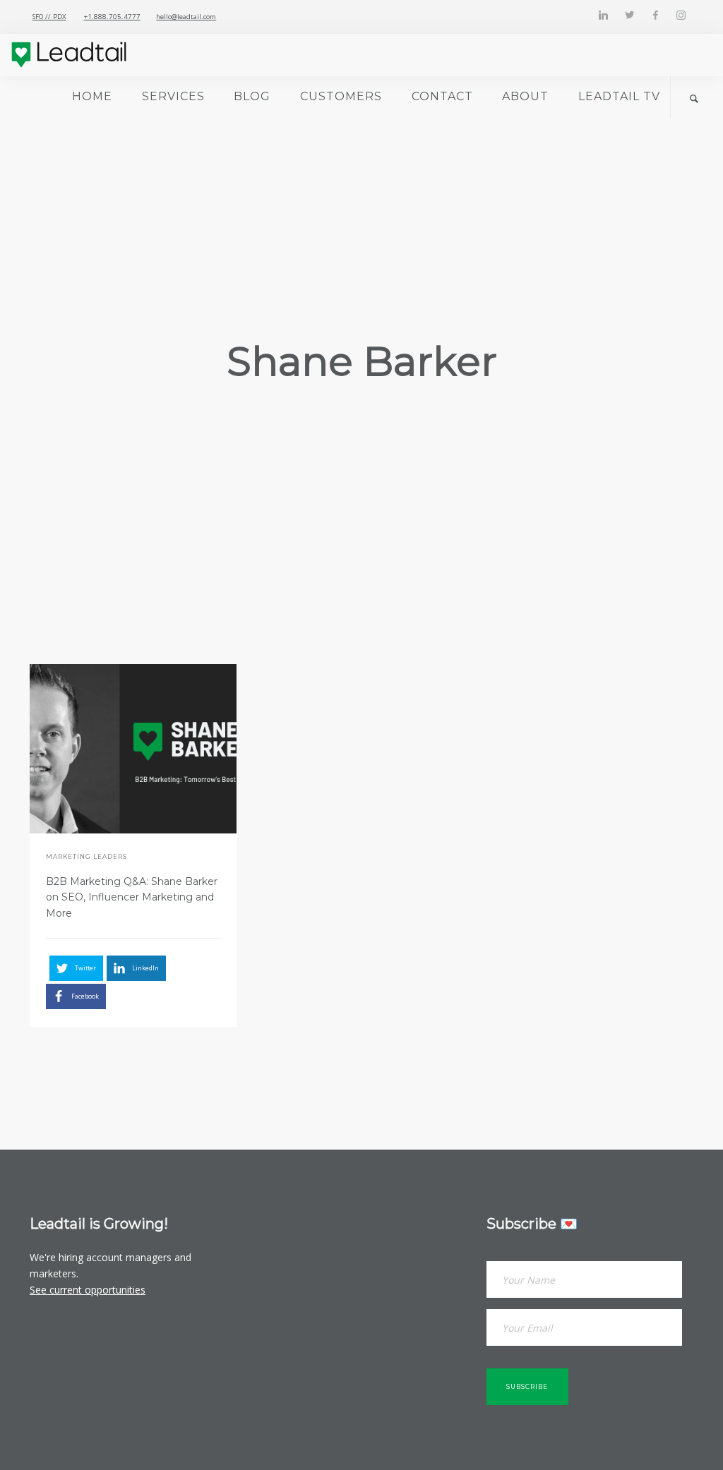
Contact (442, 96)
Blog (252, 96)
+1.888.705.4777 (112, 16)
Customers (341, 96)
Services (173, 96)
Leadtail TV (619, 96)
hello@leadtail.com (186, 16)
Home (92, 96)
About (525, 96)
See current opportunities (87, 1289)
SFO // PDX (49, 16)
